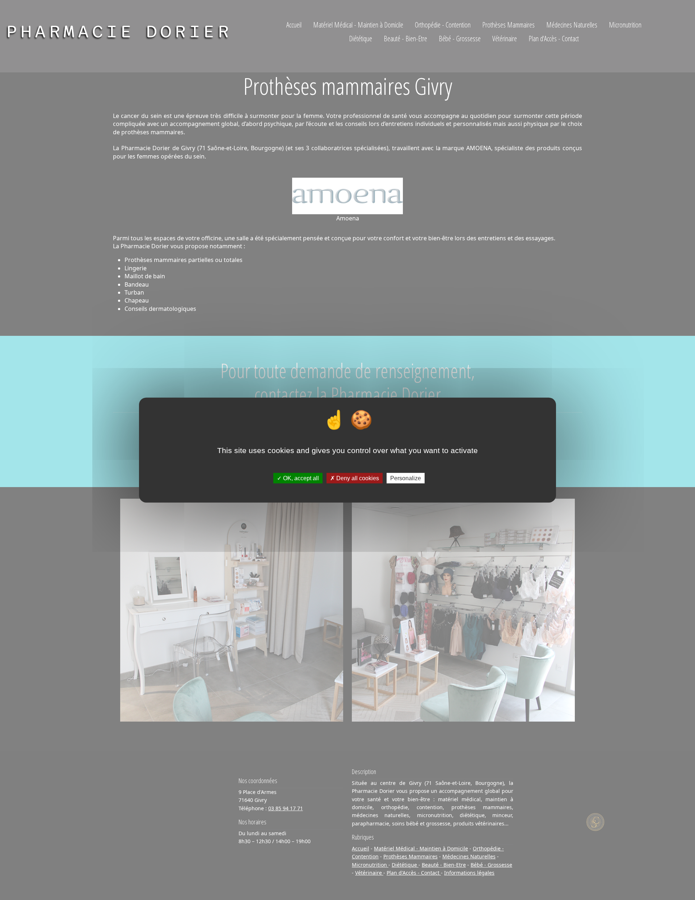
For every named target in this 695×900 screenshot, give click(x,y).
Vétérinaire (504, 38)
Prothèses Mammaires (508, 25)
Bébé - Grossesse (460, 38)
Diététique (360, 38)
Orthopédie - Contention (443, 25)
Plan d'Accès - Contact (553, 38)
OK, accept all (300, 478)
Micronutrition (625, 25)
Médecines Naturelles (571, 25)
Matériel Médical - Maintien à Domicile (358, 25)
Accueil (294, 25)
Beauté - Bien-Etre (405, 38)
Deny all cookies (357, 478)
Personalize (405, 478)
